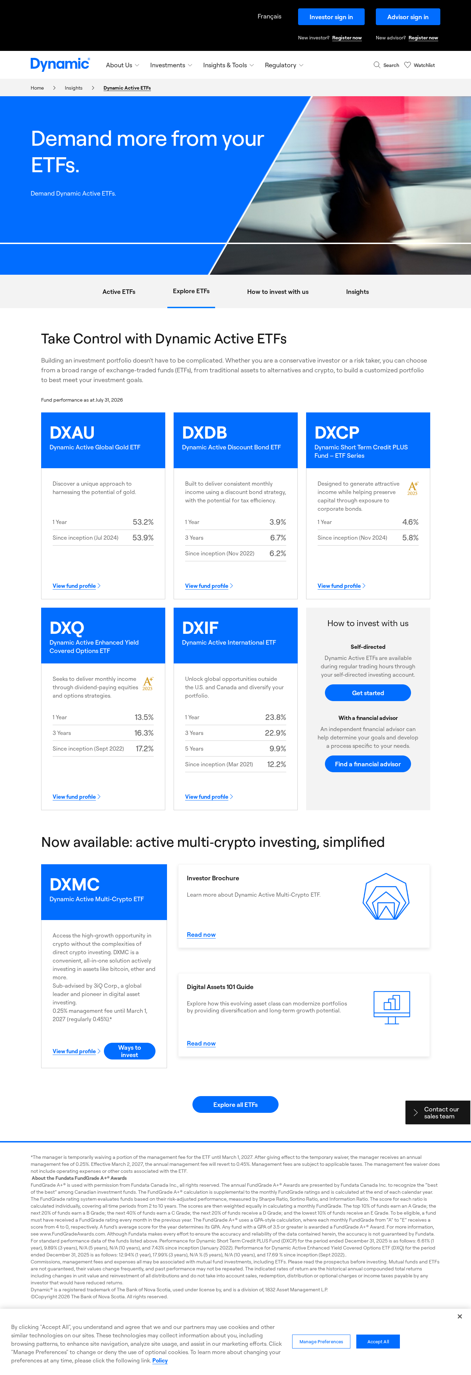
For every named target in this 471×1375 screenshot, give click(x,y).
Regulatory (280, 65)
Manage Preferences (321, 1341)
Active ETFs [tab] (118, 291)
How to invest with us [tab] (278, 291)
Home (37, 88)
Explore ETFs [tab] (191, 291)
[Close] (460, 1316)
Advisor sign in (408, 17)
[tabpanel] (235, 721)
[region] (235, 1342)
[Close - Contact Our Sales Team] (415, 1112)
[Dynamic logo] (60, 65)
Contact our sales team (441, 1112)
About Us (119, 65)
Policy (160, 1360)
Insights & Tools (225, 65)
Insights (74, 88)
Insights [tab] (357, 291)
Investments (167, 65)
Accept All (378, 1341)
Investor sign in (331, 17)
